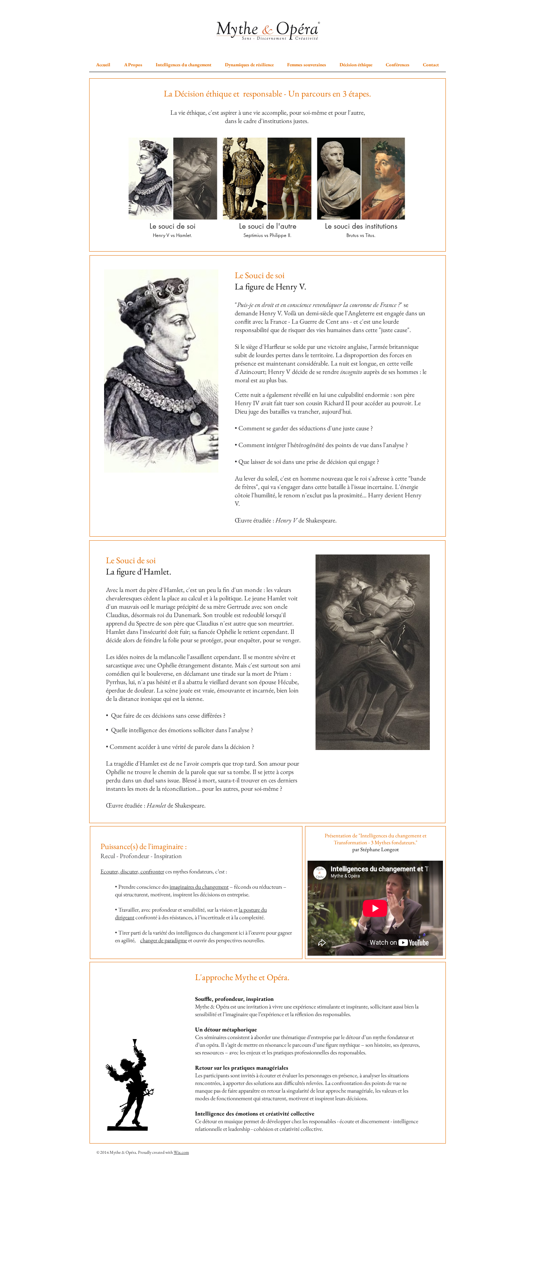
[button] (133, 65)
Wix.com (181, 1152)
